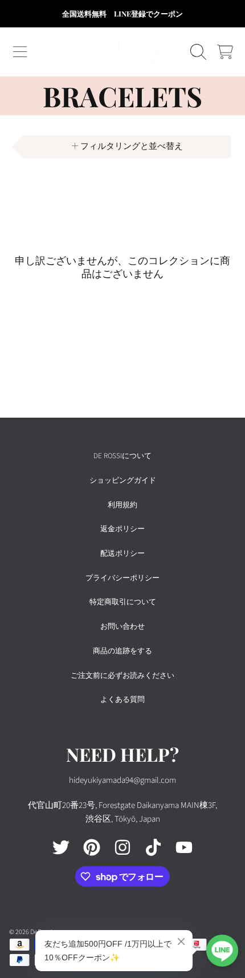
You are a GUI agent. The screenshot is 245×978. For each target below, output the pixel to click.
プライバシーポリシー (122, 578)
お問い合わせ (122, 626)
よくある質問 (122, 699)
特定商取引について (122, 602)
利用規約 (122, 505)
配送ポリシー (122, 553)
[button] (19, 51)
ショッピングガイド (122, 480)
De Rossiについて (122, 456)
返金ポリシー (122, 529)
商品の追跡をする (122, 651)
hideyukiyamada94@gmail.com (122, 780)
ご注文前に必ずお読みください (122, 675)
